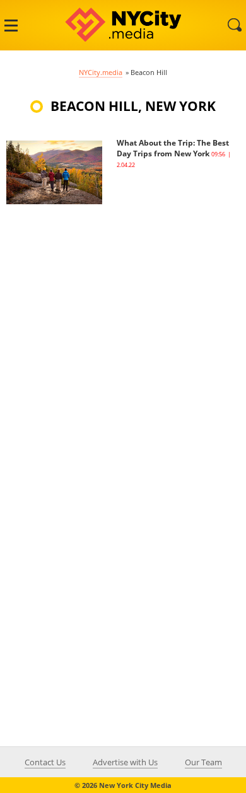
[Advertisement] (123, 327)
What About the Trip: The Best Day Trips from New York (173, 148)
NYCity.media (100, 72)
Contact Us (45, 762)
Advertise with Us (125, 762)
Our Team (203, 762)
